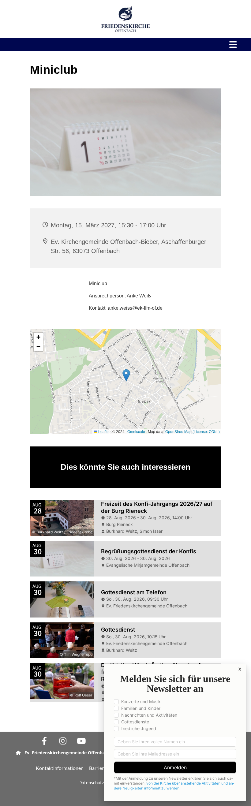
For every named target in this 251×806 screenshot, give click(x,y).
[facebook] (44, 740)
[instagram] (62, 740)
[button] (183, 44)
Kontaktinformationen (60, 768)
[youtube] (81, 740)
